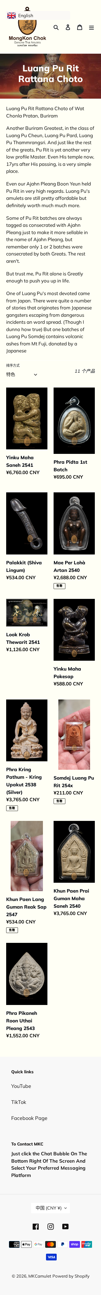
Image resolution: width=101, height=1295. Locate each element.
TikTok (18, 1102)
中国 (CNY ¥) (49, 1208)
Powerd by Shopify (70, 1276)
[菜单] (91, 26)
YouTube (21, 1086)
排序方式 (13, 365)
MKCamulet (39, 1276)
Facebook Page (29, 1118)
